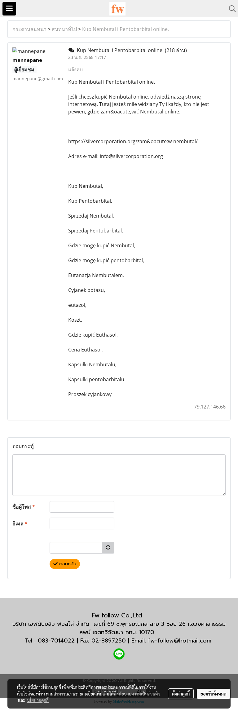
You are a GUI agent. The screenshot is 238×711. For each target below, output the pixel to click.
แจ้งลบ (75, 69)
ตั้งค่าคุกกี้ (181, 693)
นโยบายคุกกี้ (38, 700)
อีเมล (20, 523)
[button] (230, 8)
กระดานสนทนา (29, 29)
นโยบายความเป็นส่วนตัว (138, 693)
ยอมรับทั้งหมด (214, 693)
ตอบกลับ (67, 564)
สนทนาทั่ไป (64, 29)
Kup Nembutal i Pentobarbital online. (125, 29)
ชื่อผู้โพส (23, 506)
